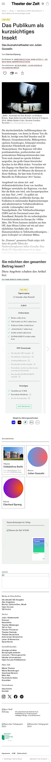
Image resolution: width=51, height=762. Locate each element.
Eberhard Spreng (13, 54)
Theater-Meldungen (10, 625)
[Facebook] (16, 697)
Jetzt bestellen (24, 406)
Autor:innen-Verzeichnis (12, 637)
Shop (12, 11)
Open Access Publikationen (14, 660)
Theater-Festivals (9, 632)
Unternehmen (7, 685)
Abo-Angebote (8, 602)
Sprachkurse (7, 642)
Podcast (5, 620)
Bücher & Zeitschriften (11, 596)
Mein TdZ (6, 665)
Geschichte (7, 689)
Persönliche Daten (10, 678)
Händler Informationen (11, 657)
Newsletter (7, 622)
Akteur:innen (21, 65)
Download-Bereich (10, 673)
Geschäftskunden (9, 646)
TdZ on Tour (7, 627)
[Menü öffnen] (3, 3)
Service (5, 614)
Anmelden (6, 680)
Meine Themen (8, 668)
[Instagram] (3, 697)
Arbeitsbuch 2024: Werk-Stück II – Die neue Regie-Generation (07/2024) (24, 61)
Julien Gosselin (35, 65)
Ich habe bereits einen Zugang (15, 280)
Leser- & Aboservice (10, 639)
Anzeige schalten (9, 650)
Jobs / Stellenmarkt (10, 618)
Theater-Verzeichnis (10, 634)
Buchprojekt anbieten (11, 653)
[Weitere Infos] (33, 353)
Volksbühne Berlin (10, 68)
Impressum (6, 753)
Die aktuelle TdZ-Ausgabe (13, 600)
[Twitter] (10, 696)
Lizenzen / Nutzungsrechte (14, 655)
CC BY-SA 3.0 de (15, 472)
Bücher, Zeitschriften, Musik (14, 604)
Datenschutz (22, 753)
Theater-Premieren (10, 630)
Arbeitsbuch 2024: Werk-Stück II (29, 11)
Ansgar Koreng (12, 470)
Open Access (8, 607)
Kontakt (5, 691)
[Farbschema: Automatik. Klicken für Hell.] (42, 3)
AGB (13, 753)
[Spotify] (22, 697)
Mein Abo (6, 675)
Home (4, 11)
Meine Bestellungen (10, 671)
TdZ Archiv (6, 609)
